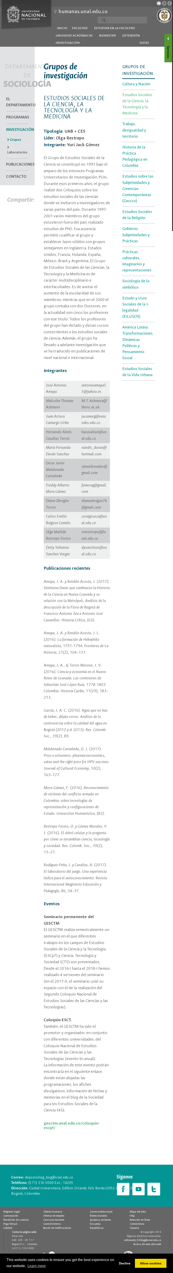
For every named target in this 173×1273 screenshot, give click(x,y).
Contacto (16, 177)
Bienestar (107, 35)
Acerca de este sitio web (147, 1244)
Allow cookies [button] (151, 1263)
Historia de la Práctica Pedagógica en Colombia (134, 156)
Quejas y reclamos (100, 1220)
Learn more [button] (36, 1266)
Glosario (134, 1228)
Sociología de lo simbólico (136, 284)
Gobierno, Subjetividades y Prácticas (136, 235)
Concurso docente (53, 1220)
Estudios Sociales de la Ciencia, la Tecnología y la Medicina (137, 104)
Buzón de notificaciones (57, 1228)
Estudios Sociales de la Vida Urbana (137, 372)
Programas (17, 117)
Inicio (62, 28)
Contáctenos (137, 1224)
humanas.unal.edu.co (83, 11)
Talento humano (52, 1212)
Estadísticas (96, 1228)
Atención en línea (140, 1220)
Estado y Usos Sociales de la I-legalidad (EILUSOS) (135, 307)
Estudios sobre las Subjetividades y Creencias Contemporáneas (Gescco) (137, 188)
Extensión (131, 35)
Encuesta (95, 1224)
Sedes (144, 43)
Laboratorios (17, 152)
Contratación (10, 1216)
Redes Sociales (98, 1216)
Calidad (7, 1228)
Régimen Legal (11, 1212)
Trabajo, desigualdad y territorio (134, 130)
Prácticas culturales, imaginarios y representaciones (136, 261)
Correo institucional (101, 1212)
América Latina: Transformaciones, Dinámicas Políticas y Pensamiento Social (137, 342)
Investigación (68, 43)
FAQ (132, 1216)
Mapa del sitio (138, 1212)
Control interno (52, 1224)
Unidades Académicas (74, 35)
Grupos (15, 140)
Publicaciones (17, 164)
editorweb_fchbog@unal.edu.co (142, 1240)
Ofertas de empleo (53, 1216)
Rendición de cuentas (16, 1220)
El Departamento (17, 102)
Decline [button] (124, 1263)
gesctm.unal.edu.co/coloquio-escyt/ (72, 1125)
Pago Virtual (10, 1224)
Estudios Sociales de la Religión (137, 215)
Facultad (80, 28)
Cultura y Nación (136, 84)
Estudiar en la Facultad (114, 28)
